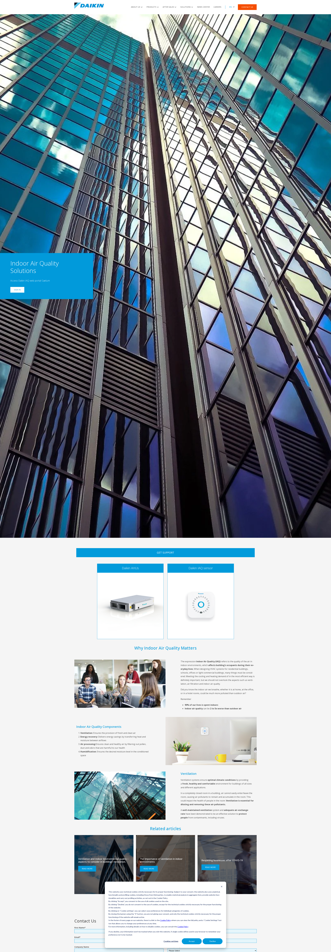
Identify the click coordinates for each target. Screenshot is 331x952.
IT (234, 7)
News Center (203, 7)
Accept (192, 941)
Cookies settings (171, 941)
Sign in (17, 289)
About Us (135, 7)
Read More (87, 868)
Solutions (185, 7)
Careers (217, 7)
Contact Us (247, 7)
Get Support (165, 552)
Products (151, 7)
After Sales (168, 7)
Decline (213, 941)
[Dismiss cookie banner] (222, 886)
